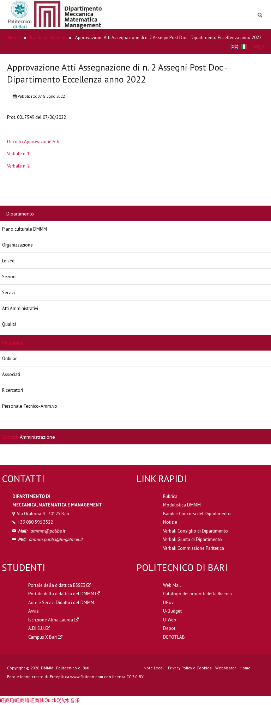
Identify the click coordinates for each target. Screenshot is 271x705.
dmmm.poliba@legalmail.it (56, 539)
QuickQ (52, 700)
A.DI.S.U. (37, 628)
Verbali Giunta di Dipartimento (192, 539)
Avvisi (34, 611)
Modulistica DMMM (182, 505)
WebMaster (225, 667)
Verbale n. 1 (18, 154)
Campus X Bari (43, 637)
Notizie (170, 522)
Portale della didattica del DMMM (61, 594)
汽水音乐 (70, 700)
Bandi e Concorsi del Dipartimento (197, 514)
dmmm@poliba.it (47, 531)
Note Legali (154, 667)
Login (258, 46)
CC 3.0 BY (135, 676)
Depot (169, 628)
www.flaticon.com (86, 676)
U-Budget (172, 611)
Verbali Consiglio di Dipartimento (195, 531)
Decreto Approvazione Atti (33, 142)
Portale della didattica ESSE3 (57, 585)
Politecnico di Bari (182, 567)
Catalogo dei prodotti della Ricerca (197, 594)
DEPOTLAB (174, 637)
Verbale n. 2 (18, 166)
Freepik (57, 676)
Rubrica (170, 496)
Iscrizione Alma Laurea (51, 620)
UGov (168, 603)
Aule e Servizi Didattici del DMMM (61, 603)
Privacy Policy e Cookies (190, 667)
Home (245, 667)
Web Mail (172, 585)
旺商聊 (7, 700)
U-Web (169, 620)
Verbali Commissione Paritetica (193, 548)
